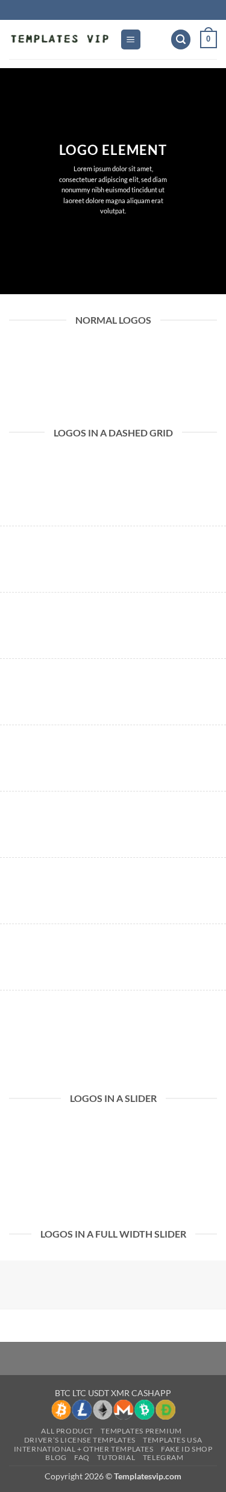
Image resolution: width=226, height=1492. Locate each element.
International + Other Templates (84, 1448)
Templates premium (141, 1430)
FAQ (82, 1457)
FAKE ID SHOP (186, 1448)
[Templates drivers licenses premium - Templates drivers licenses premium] (60, 39)
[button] (130, 39)
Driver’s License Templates (80, 1439)
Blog (55, 1457)
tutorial (116, 1457)
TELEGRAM (163, 1457)
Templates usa (172, 1439)
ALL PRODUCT (67, 1430)
